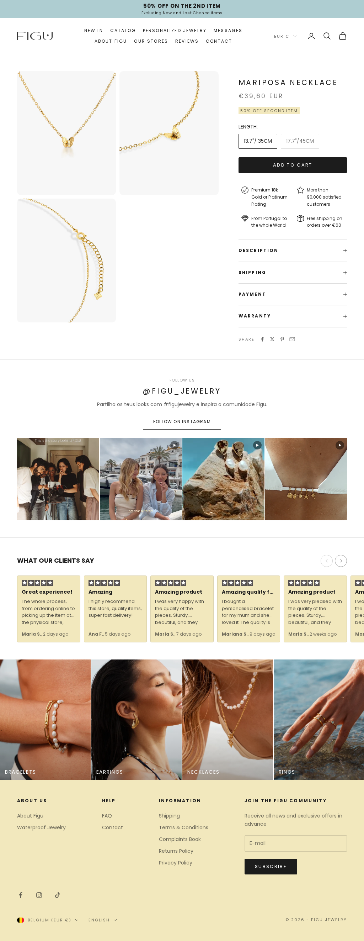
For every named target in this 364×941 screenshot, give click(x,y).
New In (93, 30)
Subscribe (271, 866)
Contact (219, 41)
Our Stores (151, 41)
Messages (228, 30)
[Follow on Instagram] (39, 895)
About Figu (111, 41)
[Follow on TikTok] (57, 895)
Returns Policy (176, 851)
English (99, 920)
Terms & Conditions (183, 827)
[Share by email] (292, 339)
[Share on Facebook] (262, 339)
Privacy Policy (175, 862)
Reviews (187, 41)
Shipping (169, 815)
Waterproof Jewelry (41, 827)
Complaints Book (180, 839)
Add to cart (292, 165)
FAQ (107, 815)
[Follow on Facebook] (20, 895)
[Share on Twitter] (272, 339)
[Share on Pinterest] (282, 339)
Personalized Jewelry (175, 30)
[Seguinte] (341, 561)
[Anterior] (327, 561)
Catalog (123, 30)
